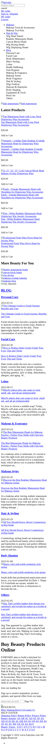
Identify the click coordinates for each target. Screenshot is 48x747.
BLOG (6, 290)
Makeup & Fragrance (14, 423)
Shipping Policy (9, 715)
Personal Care (9, 297)
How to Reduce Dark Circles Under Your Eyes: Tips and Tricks (21, 357)
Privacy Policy (39, 715)
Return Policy (24, 715)
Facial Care (8, 339)
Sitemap (10, 710)
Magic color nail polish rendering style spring (23, 572)
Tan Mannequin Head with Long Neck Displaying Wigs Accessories (20, 123)
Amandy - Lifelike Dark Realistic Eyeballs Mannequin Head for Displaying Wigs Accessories (21, 152)
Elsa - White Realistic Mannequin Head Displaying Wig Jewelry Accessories (20, 220)
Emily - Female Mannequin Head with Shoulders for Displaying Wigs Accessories (22, 196)
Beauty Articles (8, 718)
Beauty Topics (8, 727)
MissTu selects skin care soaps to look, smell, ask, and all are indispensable (23, 399)
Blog (3, 710)
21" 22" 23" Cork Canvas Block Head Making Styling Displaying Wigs (22, 172)
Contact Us (29, 710)
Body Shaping (9, 555)
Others (5, 594)
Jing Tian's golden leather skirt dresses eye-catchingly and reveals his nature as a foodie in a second (23, 617)
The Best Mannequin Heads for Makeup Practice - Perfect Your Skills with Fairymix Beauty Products (22, 446)
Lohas (4, 381)
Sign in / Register (9, 13)
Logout (4, 19)
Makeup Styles (10, 471)
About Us (19, 710)
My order (5, 11)
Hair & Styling (10, 513)
